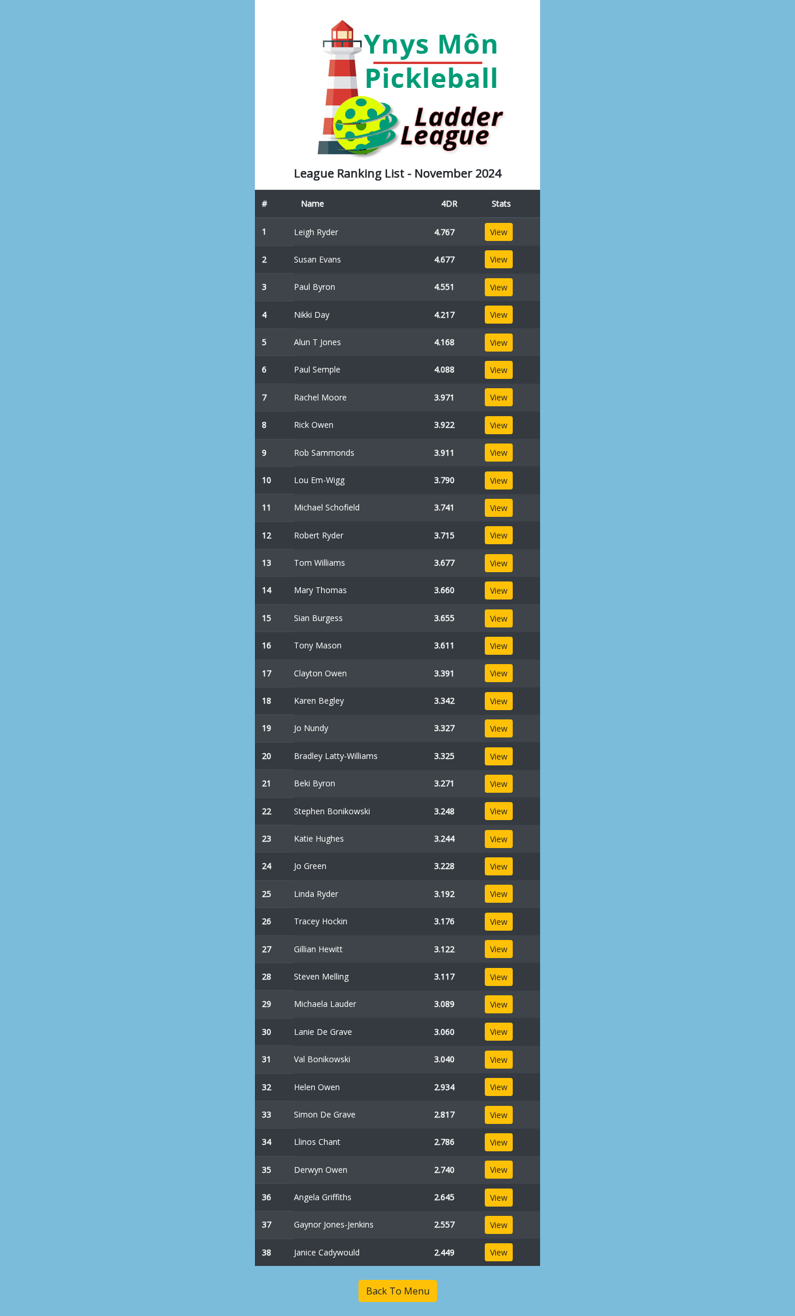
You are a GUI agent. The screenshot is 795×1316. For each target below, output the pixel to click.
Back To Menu (398, 1291)
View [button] (498, 231)
